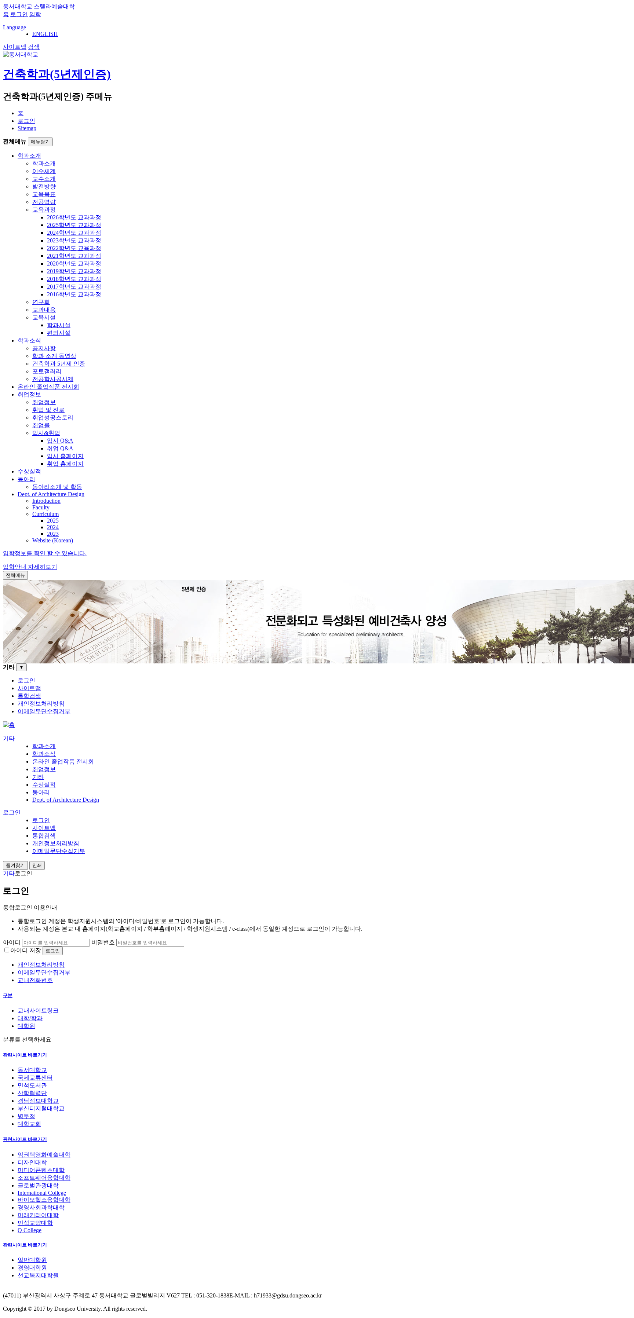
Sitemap (27, 128)
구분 (7, 995)
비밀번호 (103, 942)
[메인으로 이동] (9, 725)
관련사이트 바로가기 (25, 1055)
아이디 (12, 942)
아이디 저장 (25, 950)
